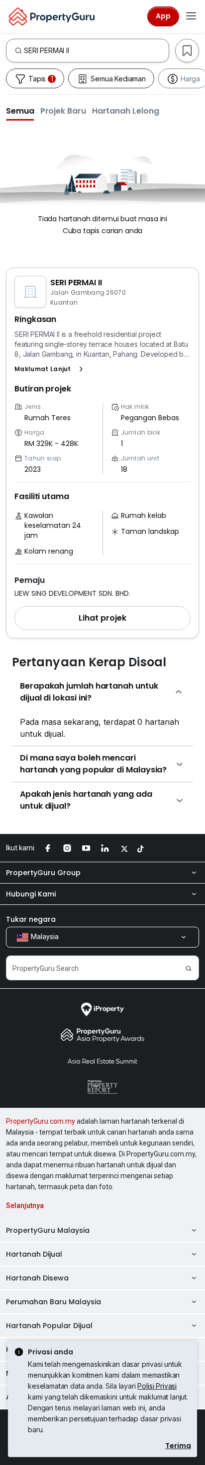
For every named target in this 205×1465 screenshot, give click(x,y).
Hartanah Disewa (37, 1278)
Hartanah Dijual (34, 1254)
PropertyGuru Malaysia (48, 1230)
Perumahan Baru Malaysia (53, 1302)
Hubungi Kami (31, 894)
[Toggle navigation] (191, 16)
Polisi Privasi (157, 1386)
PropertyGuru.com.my (40, 1121)
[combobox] (96, 51)
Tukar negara (31, 919)
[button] (20, 111)
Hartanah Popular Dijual (49, 1326)
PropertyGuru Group (43, 873)
